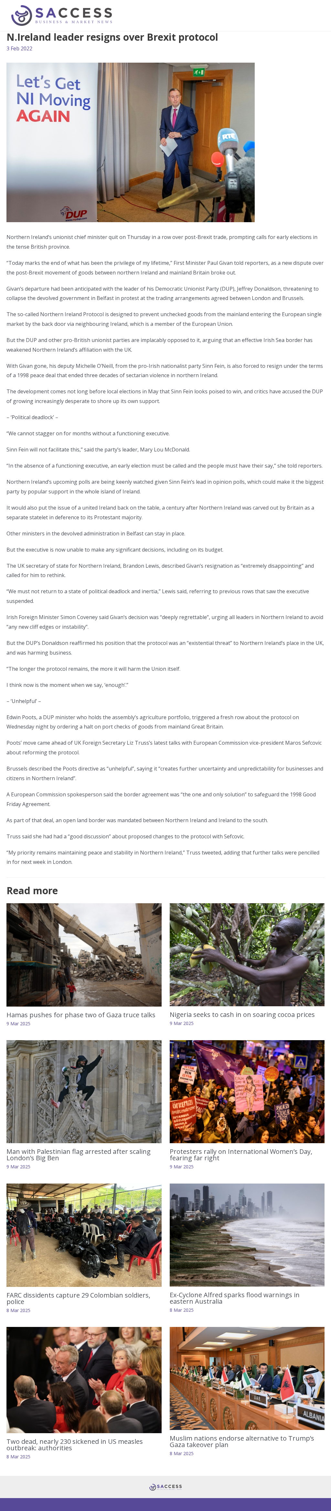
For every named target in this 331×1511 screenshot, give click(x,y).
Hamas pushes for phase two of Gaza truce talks (80, 1014)
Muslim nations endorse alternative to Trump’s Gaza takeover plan (242, 1441)
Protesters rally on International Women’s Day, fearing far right (241, 1154)
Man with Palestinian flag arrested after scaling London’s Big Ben (78, 1154)
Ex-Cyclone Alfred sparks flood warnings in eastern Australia (235, 1298)
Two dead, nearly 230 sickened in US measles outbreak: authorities (74, 1444)
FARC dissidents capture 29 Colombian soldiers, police (78, 1298)
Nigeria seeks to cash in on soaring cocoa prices (242, 1014)
